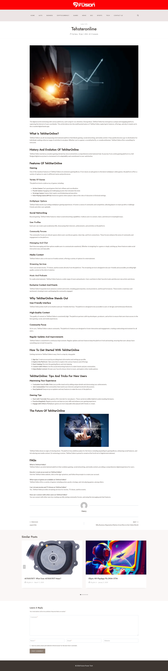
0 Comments (94, 34)
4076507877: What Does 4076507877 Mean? (42, 578)
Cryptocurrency (63, 15)
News (84, 15)
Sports (99, 15)
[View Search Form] (138, 15)
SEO (91, 15)
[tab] (80, 594)
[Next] (143, 567)
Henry (76, 34)
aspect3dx (34, 523)
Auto (40, 15)
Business (50, 15)
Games (75, 15)
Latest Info (84, 24)
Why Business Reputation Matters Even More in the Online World (117, 523)
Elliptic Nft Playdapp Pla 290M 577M (103, 578)
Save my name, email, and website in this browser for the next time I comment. (54, 645)
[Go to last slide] (24, 567)
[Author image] (71, 34)
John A (31, 582)
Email (69, 641)
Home (33, 15)
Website (107, 641)
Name (32, 641)
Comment (34, 617)
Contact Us (118, 15)
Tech (108, 15)
